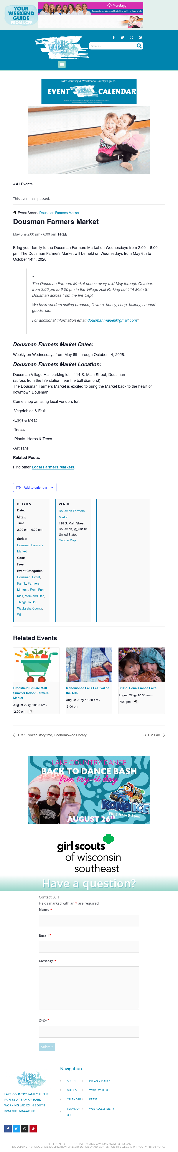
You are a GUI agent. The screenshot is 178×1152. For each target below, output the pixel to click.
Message (47, 961)
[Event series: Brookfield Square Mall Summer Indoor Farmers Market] (30, 711)
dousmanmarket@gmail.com (112, 320)
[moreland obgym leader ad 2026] (90, 8)
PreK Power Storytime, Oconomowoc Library (52, 734)
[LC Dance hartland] (89, 789)
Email (45, 935)
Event (36, 577)
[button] (62, 64)
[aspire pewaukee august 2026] (90, 21)
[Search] (139, 45)
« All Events (23, 183)
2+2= (44, 1020)
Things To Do (26, 602)
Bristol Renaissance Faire (138, 688)
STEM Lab (152, 734)
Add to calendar (35, 487)
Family (21, 583)
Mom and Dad (34, 596)
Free (33, 589)
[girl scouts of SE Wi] (89, 852)
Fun (41, 589)
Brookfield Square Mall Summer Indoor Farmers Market (31, 693)
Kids (20, 596)
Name (45, 909)
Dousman (23, 577)
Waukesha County (29, 608)
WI (19, 614)
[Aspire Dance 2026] (89, 139)
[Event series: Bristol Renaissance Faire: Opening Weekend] (135, 701)
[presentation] (36, 665)
